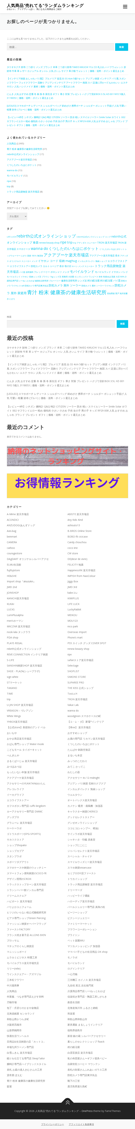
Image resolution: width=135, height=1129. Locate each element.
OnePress (87, 1111)
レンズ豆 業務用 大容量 (64, 276)
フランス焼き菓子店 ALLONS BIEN (26, 935)
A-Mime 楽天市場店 (18, 514)
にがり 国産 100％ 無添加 (32, 255)
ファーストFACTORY (18, 929)
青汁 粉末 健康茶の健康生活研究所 (24, 149)
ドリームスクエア (17, 895)
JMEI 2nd (12, 587)
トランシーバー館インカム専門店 (25, 890)
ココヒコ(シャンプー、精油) (83, 828)
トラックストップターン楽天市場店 (26, 884)
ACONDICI (13, 519)
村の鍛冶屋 (93, 280)
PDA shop (12, 637)
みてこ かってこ (76, 766)
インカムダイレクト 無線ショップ (92, 261)
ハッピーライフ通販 (79, 895)
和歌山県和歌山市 (77, 1019)
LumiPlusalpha (15, 615)
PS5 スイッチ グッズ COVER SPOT (87, 643)
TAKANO (12, 688)
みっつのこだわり (77, 761)
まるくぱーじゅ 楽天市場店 (22, 761)
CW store (73, 553)
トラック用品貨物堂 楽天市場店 (23, 191)
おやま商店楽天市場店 (19, 738)
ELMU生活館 (14, 564)
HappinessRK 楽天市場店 (81, 570)
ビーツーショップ (77, 912)
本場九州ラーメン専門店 (20, 1047)
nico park (73, 626)
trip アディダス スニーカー (85, 243)
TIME (10, 693)
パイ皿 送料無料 (26, 272)
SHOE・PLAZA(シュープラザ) (23, 671)
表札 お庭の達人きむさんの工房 (24, 1069)
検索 (9, 316)
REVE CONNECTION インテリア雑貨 (27, 654)
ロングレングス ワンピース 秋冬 (89, 276)
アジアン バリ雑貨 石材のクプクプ (87, 783)
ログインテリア (76, 968)
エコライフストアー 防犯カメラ (26, 266)
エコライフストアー (18, 800)
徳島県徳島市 (75, 1030)
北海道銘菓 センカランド (21, 1013)
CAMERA (12, 542)
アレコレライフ (15, 789)
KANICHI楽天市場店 (18, 598)
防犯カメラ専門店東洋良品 (36, 285)
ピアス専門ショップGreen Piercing (26, 918)
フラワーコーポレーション (82, 929)
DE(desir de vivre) (77, 559)
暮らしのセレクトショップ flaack (86, 1041)
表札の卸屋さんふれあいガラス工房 (87, 1069)
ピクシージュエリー (79, 918)
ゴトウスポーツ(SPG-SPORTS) (24, 834)
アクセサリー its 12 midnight (84, 777)
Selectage (73, 665)
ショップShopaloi (17, 845)
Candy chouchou (77, 542)
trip (8, 186)
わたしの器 (74, 772)
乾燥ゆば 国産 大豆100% (113, 276)
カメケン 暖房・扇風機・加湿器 (85, 805)
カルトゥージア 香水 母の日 (57, 266)
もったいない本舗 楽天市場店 (23, 772)
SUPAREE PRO (76, 682)
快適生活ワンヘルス (18, 1036)
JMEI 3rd (72, 587)
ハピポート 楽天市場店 (19, 901)
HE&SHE (12, 576)
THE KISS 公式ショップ (81, 688)
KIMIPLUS (73, 598)
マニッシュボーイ (17, 951)
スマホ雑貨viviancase (79, 867)
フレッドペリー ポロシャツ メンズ (51, 272)
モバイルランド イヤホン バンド (111, 272)
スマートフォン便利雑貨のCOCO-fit (27, 873)
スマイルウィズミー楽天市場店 (85, 862)
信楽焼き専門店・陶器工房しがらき (87, 996)
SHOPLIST (73, 671)
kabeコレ (73, 592)
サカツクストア (15, 839)
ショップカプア (15, 850)
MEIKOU (72, 615)
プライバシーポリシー (52, 1124)
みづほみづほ (14, 766)
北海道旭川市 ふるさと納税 (83, 1008)
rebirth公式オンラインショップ (23, 154)
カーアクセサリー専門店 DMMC (25, 811)
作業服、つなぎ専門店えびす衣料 (25, 996)
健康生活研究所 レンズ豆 (74, 280)
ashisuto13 (74, 525)
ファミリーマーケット (80, 923)
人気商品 (11, 143)
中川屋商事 (13, 985)
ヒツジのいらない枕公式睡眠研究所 (26, 912)
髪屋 (9, 1086)
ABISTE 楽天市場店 (78, 514)
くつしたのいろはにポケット (22, 165)
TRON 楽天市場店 (107, 242)
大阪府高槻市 (14, 1024)
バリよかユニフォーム (19, 907)
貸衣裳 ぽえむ (14, 1075)
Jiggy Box (73, 581)
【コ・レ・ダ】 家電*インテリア (86, 721)
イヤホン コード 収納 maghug (57, 261)
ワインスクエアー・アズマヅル (24, 974)
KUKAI (10, 604)
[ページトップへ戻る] (67, 1103)
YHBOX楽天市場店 (17, 721)
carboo (11, 548)
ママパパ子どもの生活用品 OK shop (88, 951)
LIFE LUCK (11, 237)
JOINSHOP (13, 592)
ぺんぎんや (13, 755)
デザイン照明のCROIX (19, 879)
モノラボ (72, 957)
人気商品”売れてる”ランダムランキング (45, 5)
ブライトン (74, 935)
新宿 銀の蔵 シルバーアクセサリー (87, 1036)
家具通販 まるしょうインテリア (85, 1024)
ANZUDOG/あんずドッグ (21, 525)
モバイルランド (15, 175)
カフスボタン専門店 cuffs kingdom (26, 805)
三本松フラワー (15, 979)
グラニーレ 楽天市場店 (19, 822)
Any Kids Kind (75, 519)
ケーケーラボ (14, 828)
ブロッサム (13, 940)
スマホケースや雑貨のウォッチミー (26, 867)
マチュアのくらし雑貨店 (20, 946)
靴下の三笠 (74, 1080)
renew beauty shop (49, 242)
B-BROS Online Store (80, 531)
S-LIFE (10, 660)
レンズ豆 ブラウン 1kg (43, 276)
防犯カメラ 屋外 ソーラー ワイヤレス (98, 285)
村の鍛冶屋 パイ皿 (110, 280)
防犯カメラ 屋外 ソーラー (65, 285)
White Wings (14, 716)
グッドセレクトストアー (81, 817)
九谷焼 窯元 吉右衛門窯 (81, 985)
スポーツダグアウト (18, 862)
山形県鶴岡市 (14, 1030)
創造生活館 (74, 1002)
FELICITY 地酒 (75, 564)
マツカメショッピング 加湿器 (84, 946)
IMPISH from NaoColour (81, 576)
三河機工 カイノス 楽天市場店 (84, 979)
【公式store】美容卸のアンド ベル (26, 727)
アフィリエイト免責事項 (81, 1124)
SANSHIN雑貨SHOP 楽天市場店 (24, 665)
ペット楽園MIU (76, 940)
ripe (9, 181)
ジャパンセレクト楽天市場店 (83, 850)
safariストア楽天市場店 (81, 660)
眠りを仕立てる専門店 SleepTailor (26, 1058)
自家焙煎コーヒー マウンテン (84, 1064)
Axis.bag (11, 531)
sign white (12, 676)
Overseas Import (77, 632)
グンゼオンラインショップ (82, 822)
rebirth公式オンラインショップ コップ (93, 237)
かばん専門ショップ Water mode (25, 744)
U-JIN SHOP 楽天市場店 (20, 705)
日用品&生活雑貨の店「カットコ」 (26, 1041)
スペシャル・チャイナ (80, 856)
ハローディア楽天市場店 (81, 901)
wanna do (12, 170)
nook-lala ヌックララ (18, 632)
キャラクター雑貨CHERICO (83, 811)
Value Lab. (73, 705)
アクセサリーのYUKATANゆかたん (26, 783)
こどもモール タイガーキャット (24, 749)
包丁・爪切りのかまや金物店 (23, 1008)
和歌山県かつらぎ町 (18, 1019)
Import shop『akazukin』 (21, 581)
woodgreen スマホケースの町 (84, 716)
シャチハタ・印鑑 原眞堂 (81, 839)
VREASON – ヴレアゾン (20, 710)
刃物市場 (12, 1002)
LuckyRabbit (74, 609)
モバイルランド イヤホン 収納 (20, 276)
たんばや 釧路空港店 (79, 749)
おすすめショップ (77, 733)
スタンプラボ (14, 856)
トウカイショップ (77, 879)
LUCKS (11, 609)
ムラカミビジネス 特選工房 (22, 957)
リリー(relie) (14, 968)
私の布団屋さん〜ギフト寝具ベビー (87, 1058)
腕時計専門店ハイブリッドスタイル (26, 1064)
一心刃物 (72, 974)
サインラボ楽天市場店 (80, 834)
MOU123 (73, 620)
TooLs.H (72, 693)
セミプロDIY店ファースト (82, 873)
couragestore (14, 553)
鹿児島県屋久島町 (77, 1086)
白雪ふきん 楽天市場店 (19, 1052)
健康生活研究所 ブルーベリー (48, 281)
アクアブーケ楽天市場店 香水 (104, 255)
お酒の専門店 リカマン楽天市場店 (86, 738)
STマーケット (14, 682)
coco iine (73, 548)
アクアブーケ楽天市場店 (19, 159)
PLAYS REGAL (15, 643)
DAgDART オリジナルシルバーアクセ (28, 559)
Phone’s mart (75, 637)
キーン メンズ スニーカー (83, 266)
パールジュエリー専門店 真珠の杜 (86, 907)
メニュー (125, 6)
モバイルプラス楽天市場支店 (23, 963)
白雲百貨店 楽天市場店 (80, 1052)
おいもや (12, 733)
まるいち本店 (75, 755)
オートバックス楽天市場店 (82, 800)
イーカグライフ (15, 794)
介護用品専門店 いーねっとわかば (86, 991)
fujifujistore (13, 570)
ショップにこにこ (77, 845)
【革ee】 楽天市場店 (79, 727)
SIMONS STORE (77, 676)
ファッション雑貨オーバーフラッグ (26, 923)
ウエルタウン (75, 794)
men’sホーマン (15, 620)
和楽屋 (71, 1013)
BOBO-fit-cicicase (78, 536)
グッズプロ (13, 817)
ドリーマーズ (75, 890)
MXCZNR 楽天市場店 (18, 626)
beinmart (12, 536)
